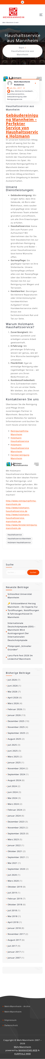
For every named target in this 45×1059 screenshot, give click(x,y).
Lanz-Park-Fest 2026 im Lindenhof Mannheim (20, 657)
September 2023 (16, 833)
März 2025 (13, 756)
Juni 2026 (13, 685)
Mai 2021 (12, 863)
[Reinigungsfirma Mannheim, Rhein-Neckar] (22, 464)
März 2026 (13, 703)
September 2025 (16, 733)
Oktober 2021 (15, 851)
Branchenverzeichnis (15, 94)
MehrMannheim (13, 1011)
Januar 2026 (14, 715)
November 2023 (16, 827)
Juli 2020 (12, 874)
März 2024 (13, 804)
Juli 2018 (12, 910)
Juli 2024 (12, 786)
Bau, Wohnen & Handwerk (22, 91)
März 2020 (13, 880)
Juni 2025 (13, 750)
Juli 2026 (12, 679)
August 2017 (14, 940)
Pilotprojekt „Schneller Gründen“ (19, 648)
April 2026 (13, 697)
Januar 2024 (14, 815)
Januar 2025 (14, 762)
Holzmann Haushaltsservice (19, 542)
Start (21, 47)
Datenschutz (11, 1025)
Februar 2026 (15, 709)
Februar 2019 (15, 898)
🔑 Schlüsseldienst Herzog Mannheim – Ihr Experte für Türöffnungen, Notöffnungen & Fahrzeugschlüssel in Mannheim (23, 610)
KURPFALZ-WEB (22, 1053)
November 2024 (16, 768)
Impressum (10, 1020)
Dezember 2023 (16, 821)
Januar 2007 (14, 957)
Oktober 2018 (15, 904)
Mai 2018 (12, 916)
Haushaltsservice (15, 535)
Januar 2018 (14, 928)
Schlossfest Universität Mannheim (20, 596)
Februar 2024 (15, 809)
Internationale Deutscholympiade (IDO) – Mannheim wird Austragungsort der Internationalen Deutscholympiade (21, 632)
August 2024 (14, 780)
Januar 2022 (14, 845)
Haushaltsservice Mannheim (19, 539)
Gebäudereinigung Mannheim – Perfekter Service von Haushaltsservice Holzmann (22, 126)
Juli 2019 (12, 892)
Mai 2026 (12, 691)
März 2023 (13, 839)
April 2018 (13, 922)
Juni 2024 (13, 792)
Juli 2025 (12, 744)
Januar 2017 (14, 951)
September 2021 (16, 857)
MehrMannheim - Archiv (17, 1006)
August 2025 (14, 739)
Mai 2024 (12, 798)
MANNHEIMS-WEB (27, 1050)
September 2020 (16, 869)
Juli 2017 (12, 945)
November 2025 (16, 727)
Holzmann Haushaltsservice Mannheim (20, 448)
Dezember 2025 (16, 721)
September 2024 (16, 774)
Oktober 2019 (15, 886)
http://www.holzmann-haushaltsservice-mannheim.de (18, 518)
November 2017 (16, 934)
